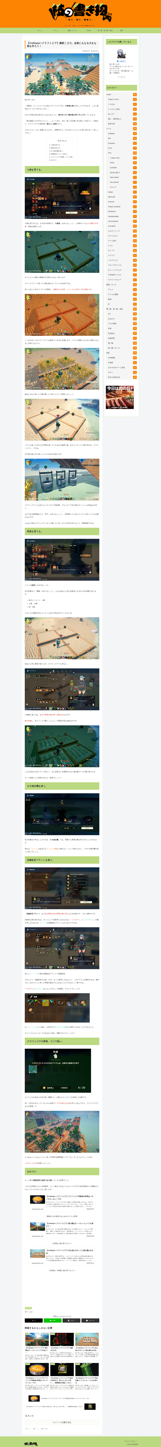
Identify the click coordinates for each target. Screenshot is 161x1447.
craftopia (29, 1308)
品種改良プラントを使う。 (60, 154)
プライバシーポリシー (130, 1441)
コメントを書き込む (62, 1422)
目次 (59, 141)
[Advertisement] (62, 1288)
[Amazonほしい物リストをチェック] (124, 77)
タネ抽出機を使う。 (57, 151)
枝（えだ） (121, 61)
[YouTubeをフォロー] (121, 77)
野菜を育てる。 (56, 148)
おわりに (54, 160)
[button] (71, 1320)
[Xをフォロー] (119, 77)
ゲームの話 (29, 1312)
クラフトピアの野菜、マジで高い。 (63, 157)
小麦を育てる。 (56, 145)
